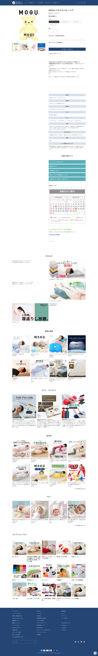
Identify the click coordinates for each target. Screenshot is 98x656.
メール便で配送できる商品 (49, 599)
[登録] (34, 641)
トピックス (39, 613)
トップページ (15, 611)
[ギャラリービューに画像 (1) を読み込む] (16, 47)
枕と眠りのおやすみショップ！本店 (46, 652)
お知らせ (39, 611)
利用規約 (39, 634)
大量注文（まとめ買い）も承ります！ (59, 179)
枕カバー (14, 580)
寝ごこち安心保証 (16, 634)
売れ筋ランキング (16, 627)
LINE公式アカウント (66, 623)
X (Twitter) (64, 627)
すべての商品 (75, 598)
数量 (49, 28)
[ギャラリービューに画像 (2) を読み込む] (24, 47)
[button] (33, 2)
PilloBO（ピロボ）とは (17, 618)
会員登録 (63, 611)
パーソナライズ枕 (16, 613)
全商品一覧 (14, 630)
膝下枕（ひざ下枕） (62, 556)
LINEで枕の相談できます (17, 637)
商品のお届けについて (55, 53)
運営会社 (39, 616)
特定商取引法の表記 (41, 618)
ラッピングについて (41, 623)
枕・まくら (15, 556)
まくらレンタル (15, 625)
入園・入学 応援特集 (77, 580)
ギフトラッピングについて (56, 162)
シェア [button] (51, 241)
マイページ (64, 616)
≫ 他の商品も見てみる (80, 488)
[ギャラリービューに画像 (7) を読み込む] (41, 47)
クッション (45, 580)
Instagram (64, 625)
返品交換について (41, 625)
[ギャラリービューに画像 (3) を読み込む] (33, 47)
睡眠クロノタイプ (16, 623)
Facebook (64, 630)
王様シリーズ (75, 556)
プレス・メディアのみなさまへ (43, 630)
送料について (53, 166)
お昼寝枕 (59, 580)
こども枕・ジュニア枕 (33, 598)
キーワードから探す (16, 632)
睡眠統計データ (15, 620)
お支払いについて (54, 170)
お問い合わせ (40, 627)
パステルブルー (76, 21)
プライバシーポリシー (42, 632)
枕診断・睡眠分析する (17, 616)
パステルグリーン (65, 21)
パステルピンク (54, 25)
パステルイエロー (54, 21)
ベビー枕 (14, 598)
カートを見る (64, 618)
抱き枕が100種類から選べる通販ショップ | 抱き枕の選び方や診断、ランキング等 (34, 559)
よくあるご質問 (40, 620)
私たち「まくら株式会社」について (59, 175)
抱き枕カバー (31, 580)
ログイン (63, 613)
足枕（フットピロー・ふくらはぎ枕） (49, 557)
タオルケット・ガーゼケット (63, 599)
